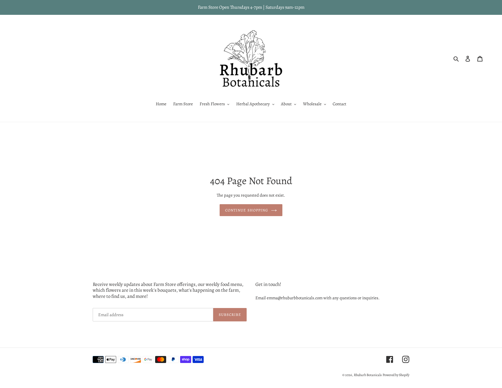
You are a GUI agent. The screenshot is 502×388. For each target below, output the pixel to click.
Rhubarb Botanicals (368, 375)
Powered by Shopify (396, 375)
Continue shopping (246, 209)
